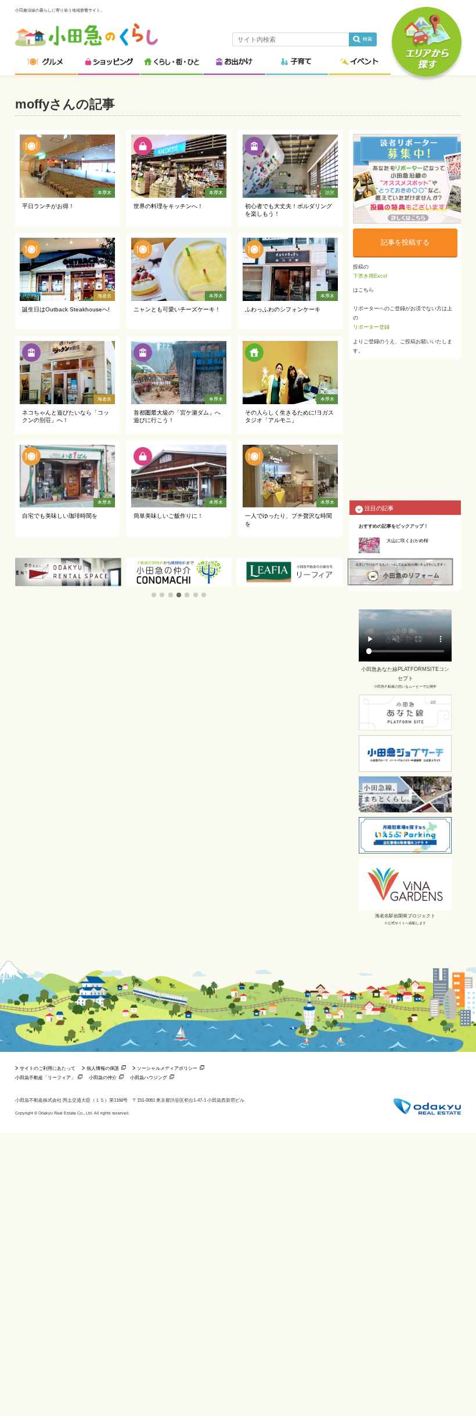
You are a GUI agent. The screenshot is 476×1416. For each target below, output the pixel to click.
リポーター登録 (371, 327)
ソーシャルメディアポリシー (167, 1068)
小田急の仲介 (103, 1077)
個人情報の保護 (102, 1068)
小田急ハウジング (148, 1077)
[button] (154, 595)
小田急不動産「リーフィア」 (45, 1077)
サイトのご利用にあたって (47, 1068)
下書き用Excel (370, 276)
